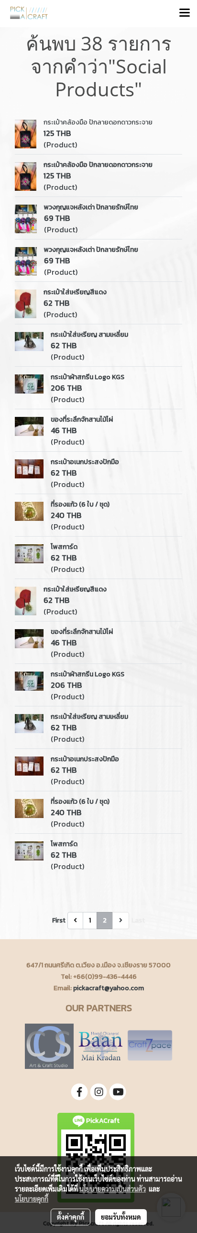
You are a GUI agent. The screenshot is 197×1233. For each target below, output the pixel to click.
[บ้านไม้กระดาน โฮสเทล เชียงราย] (100, 1046)
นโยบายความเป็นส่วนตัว (112, 1188)
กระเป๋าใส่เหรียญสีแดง (75, 292)
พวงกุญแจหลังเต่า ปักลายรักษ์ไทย (91, 207)
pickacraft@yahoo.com (108, 988)
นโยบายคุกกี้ (31, 1198)
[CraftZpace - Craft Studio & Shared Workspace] (150, 1046)
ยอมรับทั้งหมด (121, 1216)
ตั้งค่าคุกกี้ (70, 1216)
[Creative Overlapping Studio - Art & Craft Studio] (49, 1046)
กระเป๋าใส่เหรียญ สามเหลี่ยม (89, 335)
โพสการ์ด (64, 547)
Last (138, 920)
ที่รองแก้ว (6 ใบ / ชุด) (80, 504)
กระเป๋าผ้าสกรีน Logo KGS (87, 377)
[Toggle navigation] (184, 13)
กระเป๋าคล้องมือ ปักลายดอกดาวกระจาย (98, 122)
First (59, 920)
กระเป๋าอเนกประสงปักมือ (85, 462)
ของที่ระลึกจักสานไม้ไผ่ (82, 419)
